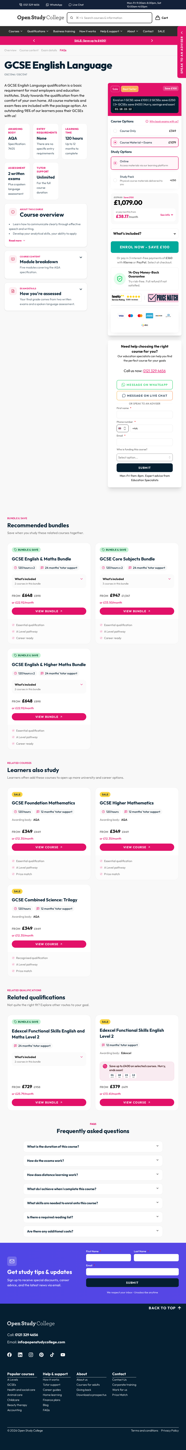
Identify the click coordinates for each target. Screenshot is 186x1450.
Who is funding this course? (132, 449)
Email (121, 435)
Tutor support (51, 1384)
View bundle (46, 611)
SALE (161, 31)
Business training (64, 31)
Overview (10, 50)
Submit (144, 468)
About (131, 31)
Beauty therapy (17, 1405)
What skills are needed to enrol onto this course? (62, 1203)
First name (124, 408)
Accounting (14, 1410)
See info (165, 214)
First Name (93, 1251)
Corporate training (124, 1384)
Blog (45, 1405)
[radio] (115, 131)
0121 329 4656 (154, 370)
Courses (14, 31)
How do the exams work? (45, 1161)
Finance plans (51, 1400)
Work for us (119, 1389)
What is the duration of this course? (53, 1146)
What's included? (127, 233)
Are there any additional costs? (50, 1231)
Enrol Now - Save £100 (145, 247)
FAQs (63, 50)
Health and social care (21, 1389)
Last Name (141, 1251)
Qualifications (36, 31)
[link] (49, 593)
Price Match (120, 1395)
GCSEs (11, 1384)
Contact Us (119, 1379)
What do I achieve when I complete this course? (61, 1189)
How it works (87, 31)
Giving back (83, 1389)
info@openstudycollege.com (41, 1342)
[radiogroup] (145, 136)
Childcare (13, 1400)
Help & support (109, 31)
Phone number (126, 422)
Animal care (15, 1395)
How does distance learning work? (52, 1175)
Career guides (52, 1389)
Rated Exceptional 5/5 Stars (93, 40)
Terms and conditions (144, 1430)
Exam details (49, 50)
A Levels (12, 1379)
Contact (148, 31)
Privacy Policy (170, 1430)
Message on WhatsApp (147, 385)
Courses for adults (88, 1384)
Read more (15, 240)
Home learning (52, 1395)
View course (46, 847)
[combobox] (145, 457)
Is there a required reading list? (50, 1217)
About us (82, 1379)
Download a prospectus (91, 1395)
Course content (28, 50)
